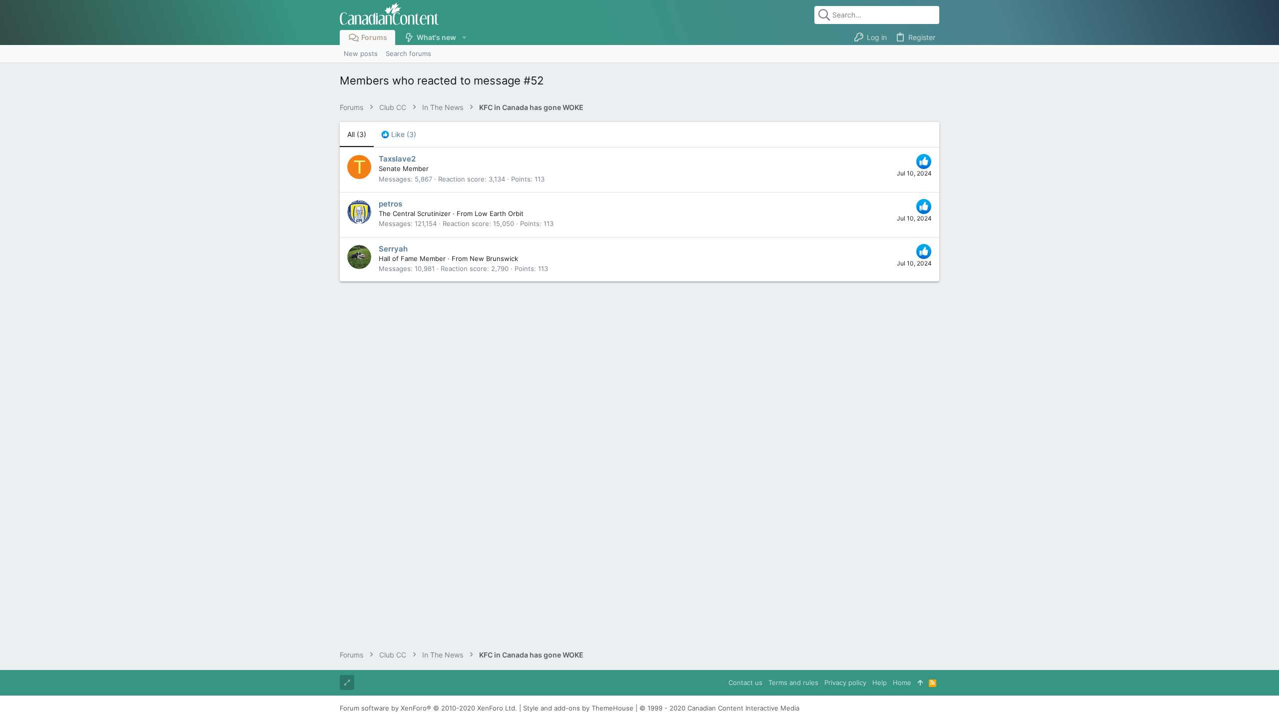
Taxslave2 (397, 159)
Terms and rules (793, 682)
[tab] (399, 134)
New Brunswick (494, 258)
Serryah (393, 249)
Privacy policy (845, 682)
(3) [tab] (356, 134)
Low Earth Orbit (499, 214)
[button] (464, 37)
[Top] (920, 682)
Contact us (745, 682)
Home (902, 682)
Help (879, 682)
